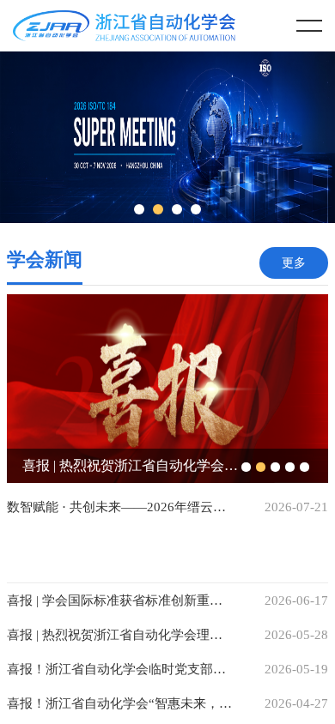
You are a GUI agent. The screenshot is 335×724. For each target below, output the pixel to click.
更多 (294, 262)
